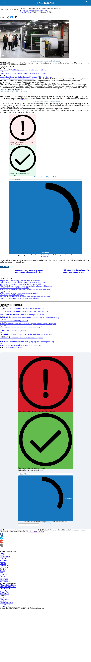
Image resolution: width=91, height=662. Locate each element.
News (2, 553)
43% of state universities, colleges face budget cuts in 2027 (20, 284)
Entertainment (5, 557)
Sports (2, 555)
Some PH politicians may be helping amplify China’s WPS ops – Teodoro (26, 77)
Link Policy (4, 590)
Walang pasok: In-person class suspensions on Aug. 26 (19, 293)
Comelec (20, 347)
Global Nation (5, 565)
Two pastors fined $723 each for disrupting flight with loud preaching (27, 341)
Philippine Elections (10, 10)
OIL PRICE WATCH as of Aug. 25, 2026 (14, 288)
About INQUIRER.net (8, 585)
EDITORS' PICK (6, 305)
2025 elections (11, 347)
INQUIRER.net (25, 12)
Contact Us (4, 578)
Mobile (2, 571)
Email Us (3, 574)
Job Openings (5, 581)
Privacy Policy (45, 256)
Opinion (3, 564)
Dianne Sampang (29, 10)
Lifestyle (3, 558)
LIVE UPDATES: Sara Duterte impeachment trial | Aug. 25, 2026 (23, 73)
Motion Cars (4, 606)
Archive (3, 576)
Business (3, 562)
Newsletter (4, 580)
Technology (4, 560)
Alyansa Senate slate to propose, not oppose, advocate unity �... (29, 271)
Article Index (4, 594)
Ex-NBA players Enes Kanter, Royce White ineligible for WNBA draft (25, 296)
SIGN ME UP (45, 252)
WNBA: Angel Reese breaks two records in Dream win (21, 345)
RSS (1, 572)
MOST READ (18, 305)
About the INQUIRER (8, 587)
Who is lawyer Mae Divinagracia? (12, 295)
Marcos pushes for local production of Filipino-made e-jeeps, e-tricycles (25, 289)
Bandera (3, 601)
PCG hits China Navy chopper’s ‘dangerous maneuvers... (76, 271)
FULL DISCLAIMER (36, 532)
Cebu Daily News (6, 603)
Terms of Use (47, 255)
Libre (2, 597)
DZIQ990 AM (5, 604)
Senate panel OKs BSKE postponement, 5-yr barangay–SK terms (23, 70)
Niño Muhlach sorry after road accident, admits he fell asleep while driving (26, 286)
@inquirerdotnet (41, 10)
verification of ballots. (19, 100)
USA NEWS (4, 567)
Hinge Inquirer (5, 599)
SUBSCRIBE (68, 498)
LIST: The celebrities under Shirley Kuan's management (19, 298)
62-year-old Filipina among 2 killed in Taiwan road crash (20, 281)
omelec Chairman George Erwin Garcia (17, 79)
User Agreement (5, 588)
